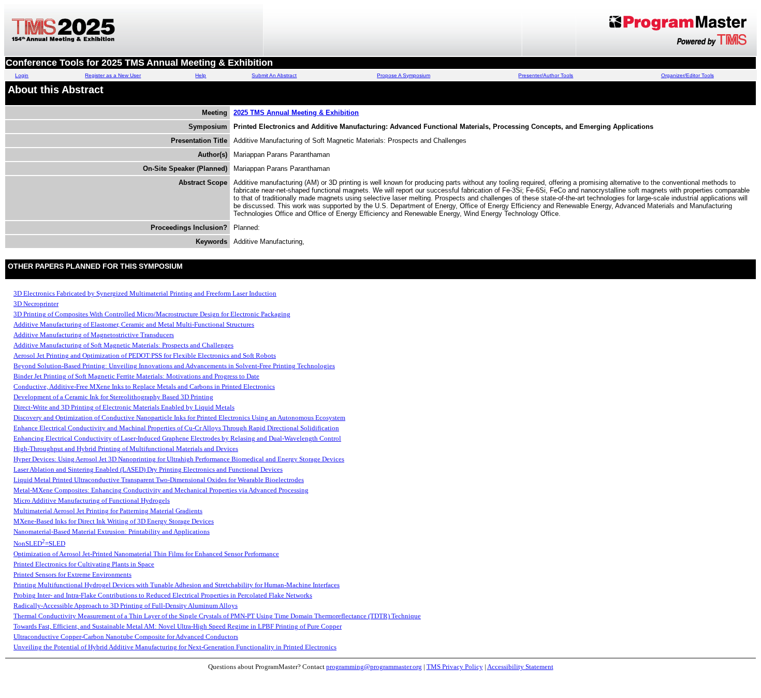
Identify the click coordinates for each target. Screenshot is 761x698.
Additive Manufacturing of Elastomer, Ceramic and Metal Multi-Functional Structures (133, 324)
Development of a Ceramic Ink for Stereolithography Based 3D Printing (113, 397)
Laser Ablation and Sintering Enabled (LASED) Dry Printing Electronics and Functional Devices (148, 469)
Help (200, 75)
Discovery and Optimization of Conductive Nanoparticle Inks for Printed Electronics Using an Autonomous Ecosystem (179, 417)
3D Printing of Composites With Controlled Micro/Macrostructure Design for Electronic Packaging (151, 314)
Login (21, 75)
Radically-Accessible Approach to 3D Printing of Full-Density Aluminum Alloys (125, 605)
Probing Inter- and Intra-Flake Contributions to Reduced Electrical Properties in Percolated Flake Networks (162, 595)
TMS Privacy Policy (455, 667)
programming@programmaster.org (374, 667)
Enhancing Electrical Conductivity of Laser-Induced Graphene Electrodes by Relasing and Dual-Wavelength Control (177, 438)
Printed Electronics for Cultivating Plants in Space (83, 564)
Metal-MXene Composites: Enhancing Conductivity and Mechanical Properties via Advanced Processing (161, 490)
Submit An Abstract (274, 75)
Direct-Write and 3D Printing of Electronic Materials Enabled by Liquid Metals (124, 407)
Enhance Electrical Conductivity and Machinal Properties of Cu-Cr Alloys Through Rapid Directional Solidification (176, 428)
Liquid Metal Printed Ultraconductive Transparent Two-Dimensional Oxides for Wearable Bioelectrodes (158, 480)
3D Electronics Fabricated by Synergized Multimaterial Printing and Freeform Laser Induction (144, 293)
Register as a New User (113, 75)
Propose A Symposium (403, 75)
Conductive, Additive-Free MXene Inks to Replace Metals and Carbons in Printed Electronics (144, 386)
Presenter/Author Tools (545, 75)
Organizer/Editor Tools (687, 75)
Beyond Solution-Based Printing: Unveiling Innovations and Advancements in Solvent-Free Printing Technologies (174, 366)
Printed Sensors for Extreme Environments (72, 574)
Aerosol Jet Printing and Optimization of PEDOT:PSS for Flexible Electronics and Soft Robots (144, 355)
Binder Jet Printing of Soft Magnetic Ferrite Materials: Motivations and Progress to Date (136, 376)
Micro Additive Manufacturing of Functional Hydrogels (91, 500)
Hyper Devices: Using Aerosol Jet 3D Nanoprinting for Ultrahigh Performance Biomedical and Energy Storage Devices (178, 459)
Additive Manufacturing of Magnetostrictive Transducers (93, 335)
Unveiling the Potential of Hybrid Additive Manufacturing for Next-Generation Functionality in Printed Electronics (174, 647)
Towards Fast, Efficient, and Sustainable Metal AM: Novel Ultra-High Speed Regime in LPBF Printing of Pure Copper (177, 626)
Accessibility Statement (520, 667)
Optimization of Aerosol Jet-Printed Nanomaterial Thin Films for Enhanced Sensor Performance (146, 554)
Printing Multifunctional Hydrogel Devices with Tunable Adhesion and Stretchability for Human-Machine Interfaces (176, 585)
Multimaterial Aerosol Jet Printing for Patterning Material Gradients (107, 511)
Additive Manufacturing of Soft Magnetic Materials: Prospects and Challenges (123, 345)
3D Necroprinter (35, 304)
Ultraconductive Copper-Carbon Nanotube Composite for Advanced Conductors (125, 637)
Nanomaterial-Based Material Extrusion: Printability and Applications (111, 531)
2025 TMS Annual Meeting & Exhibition (296, 113)
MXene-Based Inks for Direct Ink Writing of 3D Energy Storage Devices (113, 521)
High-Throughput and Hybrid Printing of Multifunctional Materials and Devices (125, 449)
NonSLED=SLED (39, 543)
